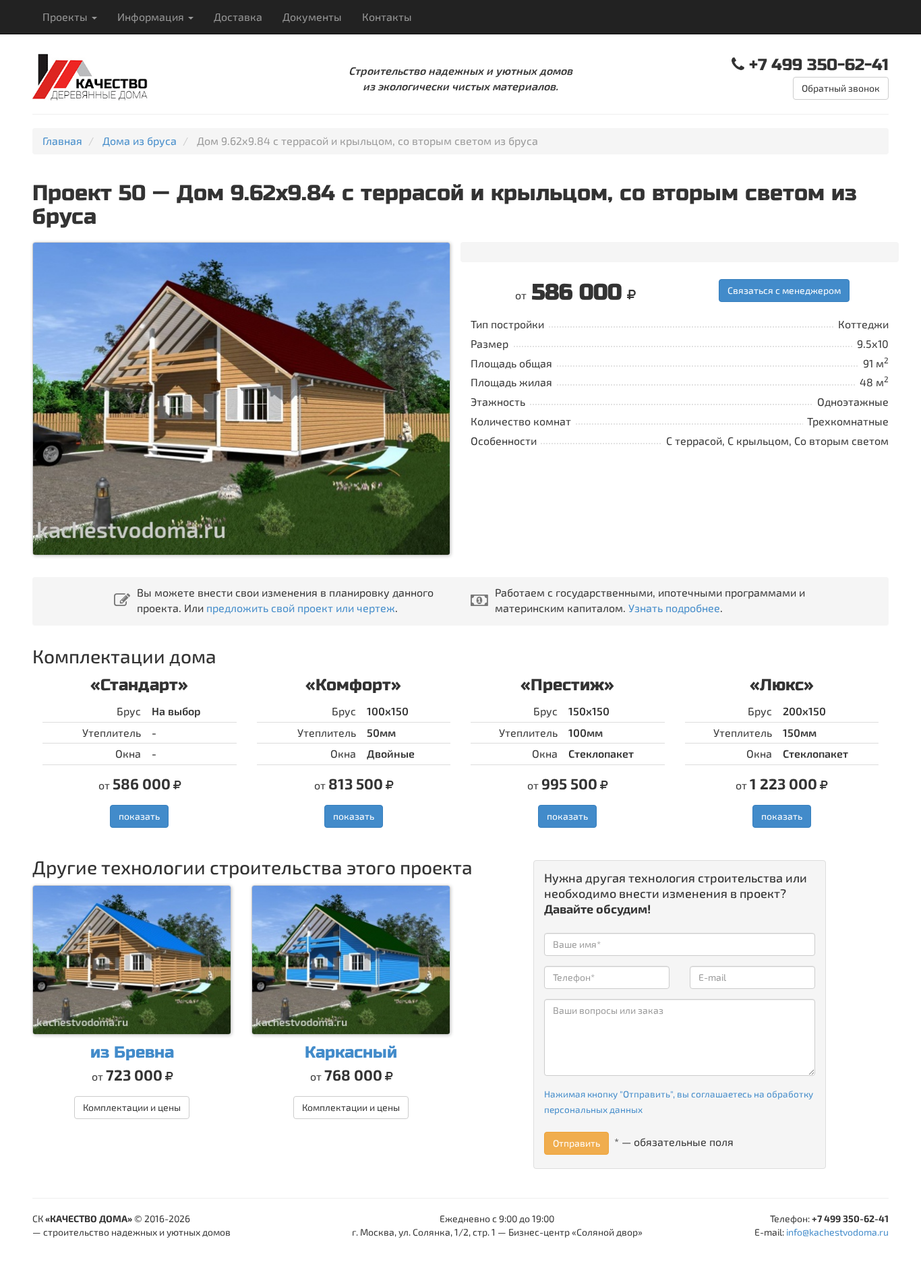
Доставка (238, 16)
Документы (312, 16)
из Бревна (132, 1052)
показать (139, 816)
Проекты (66, 16)
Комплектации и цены (132, 1107)
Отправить (576, 1143)
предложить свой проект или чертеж (300, 607)
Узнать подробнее (674, 607)
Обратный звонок (841, 88)
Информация (152, 16)
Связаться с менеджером (784, 290)
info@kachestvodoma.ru (837, 1232)
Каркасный (351, 1052)
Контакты (387, 16)
